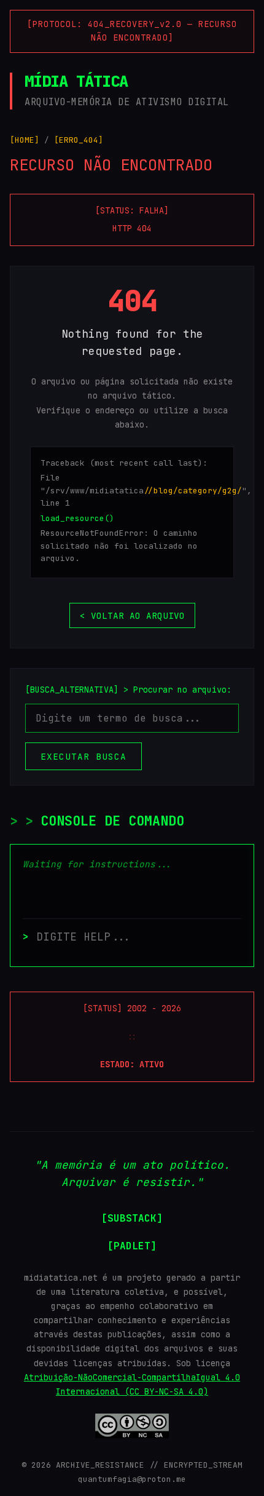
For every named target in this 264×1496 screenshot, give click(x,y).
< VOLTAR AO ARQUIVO (132, 615)
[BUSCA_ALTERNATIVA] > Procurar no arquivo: (128, 689)
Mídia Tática (76, 81)
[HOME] (24, 140)
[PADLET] (132, 1245)
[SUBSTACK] (132, 1218)
